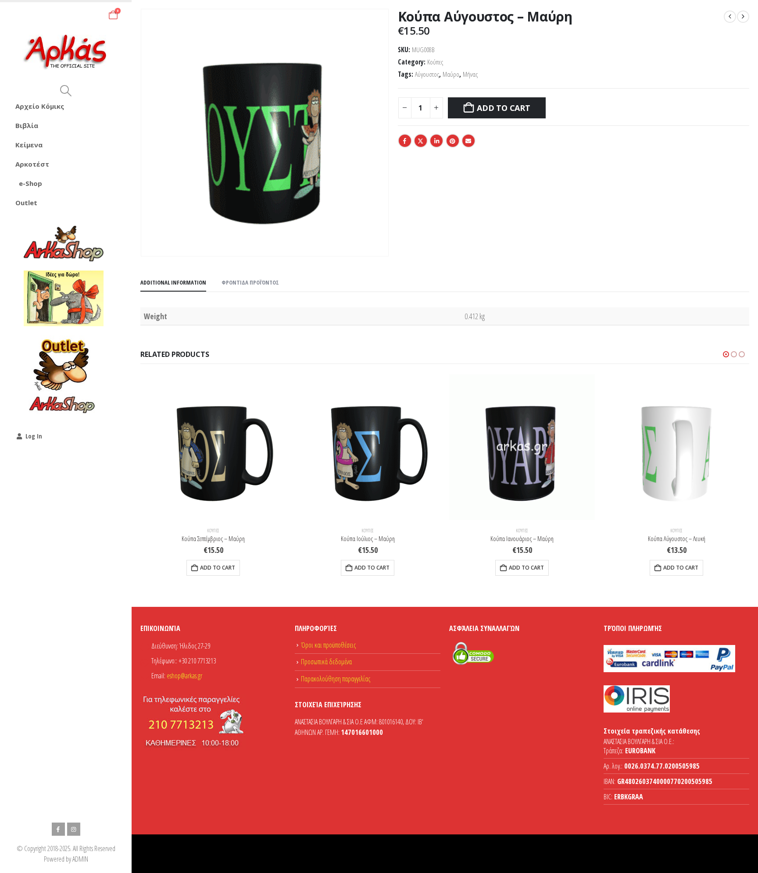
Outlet (26, 202)
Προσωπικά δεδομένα (326, 661)
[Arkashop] (63, 243)
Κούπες (435, 62)
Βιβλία (26, 125)
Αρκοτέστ (32, 164)
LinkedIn (436, 141)
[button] (65, 90)
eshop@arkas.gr (184, 676)
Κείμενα (29, 144)
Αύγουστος (427, 74)
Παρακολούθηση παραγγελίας (335, 679)
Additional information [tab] (173, 282)
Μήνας (470, 74)
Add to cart (503, 108)
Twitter (421, 141)
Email (468, 141)
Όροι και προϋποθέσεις (328, 645)
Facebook (405, 141)
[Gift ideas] (63, 299)
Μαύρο (451, 74)
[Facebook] (58, 829)
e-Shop (30, 183)
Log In (33, 436)
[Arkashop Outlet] (63, 375)
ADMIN (80, 859)
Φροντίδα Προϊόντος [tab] (250, 282)
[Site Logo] (66, 52)
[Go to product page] (213, 447)
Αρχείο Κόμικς (39, 106)
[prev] (730, 17)
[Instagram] (73, 829)
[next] (743, 17)
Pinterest (453, 141)
